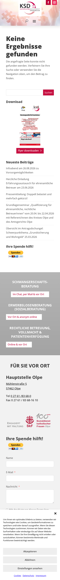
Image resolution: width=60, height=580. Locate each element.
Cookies (17, 575)
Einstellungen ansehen (30, 568)
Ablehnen (30, 559)
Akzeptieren (30, 551)
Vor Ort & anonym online (22, 317)
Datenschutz (28, 575)
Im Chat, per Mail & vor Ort (28, 294)
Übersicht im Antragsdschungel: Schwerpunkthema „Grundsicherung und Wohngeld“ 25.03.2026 (27, 232)
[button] (55, 513)
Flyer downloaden (28, 150)
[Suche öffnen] (26, 20)
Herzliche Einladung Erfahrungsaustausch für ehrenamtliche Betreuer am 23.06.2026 (29, 183)
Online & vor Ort (17, 344)
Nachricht (11, 486)
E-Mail (9, 472)
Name (9, 458)
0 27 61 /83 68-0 (21, 396)
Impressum (41, 575)
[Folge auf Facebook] (48, 2)
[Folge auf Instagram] (54, 2)
